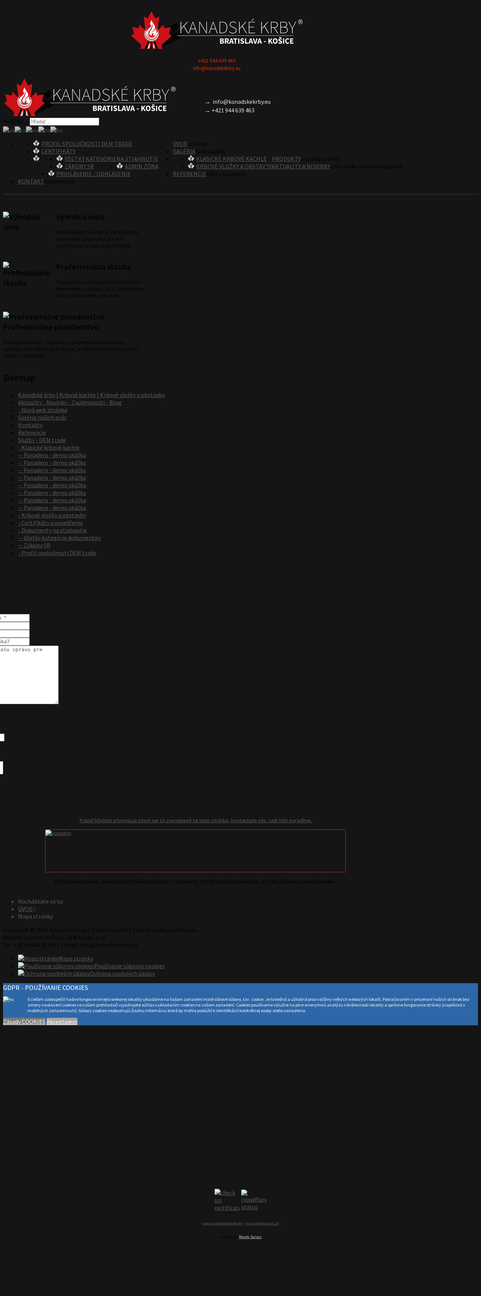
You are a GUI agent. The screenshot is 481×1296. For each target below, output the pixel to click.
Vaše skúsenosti (226, 173)
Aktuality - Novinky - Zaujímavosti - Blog (70, 402)
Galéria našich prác (42, 417)
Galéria (184, 151)
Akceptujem (62, 1021)
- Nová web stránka (42, 410)
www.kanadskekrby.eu (222, 1223)
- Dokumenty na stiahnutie (52, 530)
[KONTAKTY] (195, 850)
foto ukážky (210, 151)
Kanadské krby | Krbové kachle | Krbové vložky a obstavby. (91, 395)
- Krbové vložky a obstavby (52, 515)
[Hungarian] (56, 129)
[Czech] (20, 129)
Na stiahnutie (137, 158)
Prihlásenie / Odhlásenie (93, 173)
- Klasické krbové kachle (49, 447)
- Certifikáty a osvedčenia (50, 522)
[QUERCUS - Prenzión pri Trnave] (217, 30)
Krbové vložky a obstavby (234, 166)
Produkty (286, 158)
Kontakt (31, 181)
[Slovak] (9, 129)
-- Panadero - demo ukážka (52, 455)
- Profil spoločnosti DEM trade (57, 552)
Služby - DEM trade (42, 440)
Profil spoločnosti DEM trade (86, 143)
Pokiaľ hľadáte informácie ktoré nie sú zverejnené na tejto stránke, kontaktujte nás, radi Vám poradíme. (196, 820)
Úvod (180, 143)
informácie (59, 181)
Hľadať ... (16, 121)
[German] (44, 129)
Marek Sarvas (250, 1236)
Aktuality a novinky (301, 166)
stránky (197, 143)
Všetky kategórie (90, 158)
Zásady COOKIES (24, 1021)
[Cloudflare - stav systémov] (253, 1200)
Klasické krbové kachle (231, 158)
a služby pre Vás (320, 158)
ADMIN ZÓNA (142, 166)
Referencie (189, 173)
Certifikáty (58, 151)
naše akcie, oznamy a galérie (366, 166)
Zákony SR (79, 166)
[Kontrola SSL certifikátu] (227, 1200)
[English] (32, 129)
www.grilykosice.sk (261, 1223)
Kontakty (30, 425)
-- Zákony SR (34, 545)
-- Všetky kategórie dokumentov (59, 537)
